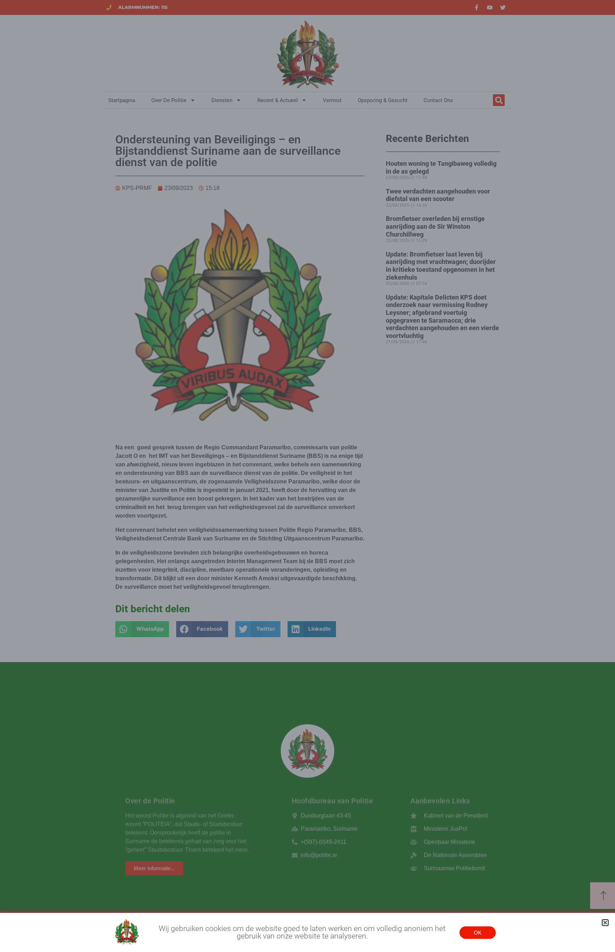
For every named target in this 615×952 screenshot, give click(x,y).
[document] (307, 476)
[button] (605, 922)
